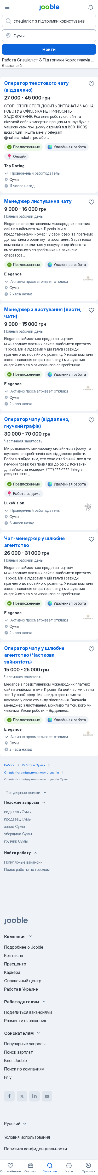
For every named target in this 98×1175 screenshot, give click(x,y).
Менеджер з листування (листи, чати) (42, 313)
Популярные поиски (23, 792)
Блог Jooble (15, 1060)
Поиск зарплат (18, 1052)
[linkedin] (34, 1096)
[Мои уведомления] (90, 7)
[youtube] (47, 1096)
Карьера (12, 972)
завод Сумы (14, 826)
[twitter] (22, 1096)
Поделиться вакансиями (28, 1012)
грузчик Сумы (16, 841)
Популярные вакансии (23, 862)
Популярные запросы (24, 1043)
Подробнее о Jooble (23, 947)
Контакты (13, 955)
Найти (49, 49)
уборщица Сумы (18, 834)
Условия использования (27, 1137)
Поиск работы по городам (27, 869)
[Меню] (7, 7)
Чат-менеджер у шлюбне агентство (34, 542)
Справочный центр (22, 980)
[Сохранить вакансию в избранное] (91, 83)
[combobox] (16, 1123)
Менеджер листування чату (38, 201)
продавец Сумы (17, 819)
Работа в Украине (21, 989)
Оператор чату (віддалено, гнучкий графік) (36, 422)
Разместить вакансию (26, 1020)
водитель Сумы (17, 812)
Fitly (7, 1077)
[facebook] (9, 1096)
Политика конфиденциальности (35, 1148)
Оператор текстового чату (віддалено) (36, 86)
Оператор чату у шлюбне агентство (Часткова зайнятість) (34, 655)
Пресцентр (15, 964)
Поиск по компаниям (24, 1069)
